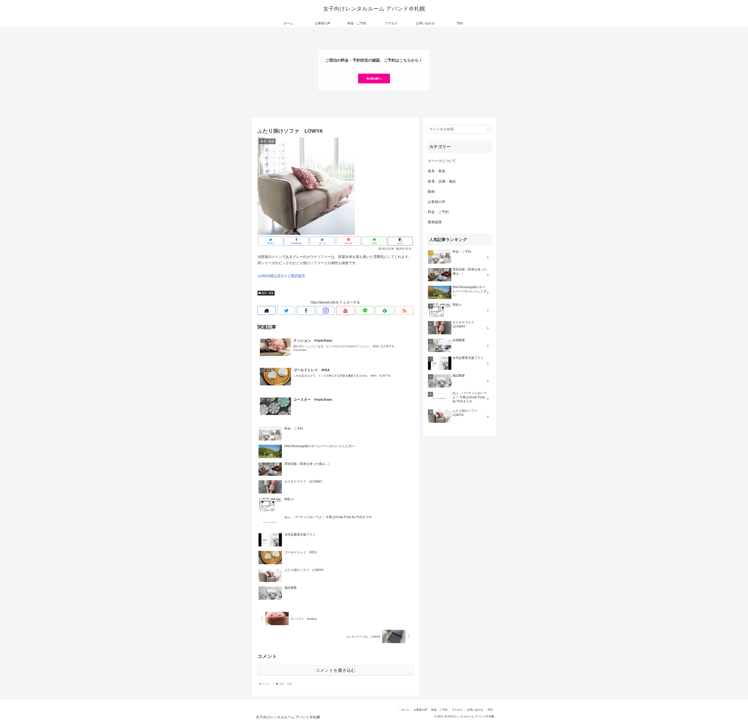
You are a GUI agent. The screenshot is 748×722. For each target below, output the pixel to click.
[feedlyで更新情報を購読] (385, 310)
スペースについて (442, 161)
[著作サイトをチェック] (267, 310)
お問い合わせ (475, 709)
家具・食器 (267, 293)
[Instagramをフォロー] (326, 310)
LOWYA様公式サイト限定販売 (281, 276)
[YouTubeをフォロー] (345, 310)
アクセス (457, 709)
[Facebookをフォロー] (306, 310)
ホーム (405, 709)
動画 (431, 191)
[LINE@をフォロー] (365, 310)
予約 (490, 709)
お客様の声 (436, 202)
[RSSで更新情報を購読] (404, 310)
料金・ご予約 (438, 212)
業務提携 (435, 222)
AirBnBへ (374, 78)
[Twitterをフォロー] (286, 310)
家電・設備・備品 (442, 181)
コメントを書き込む (335, 670)
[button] (400, 241)
